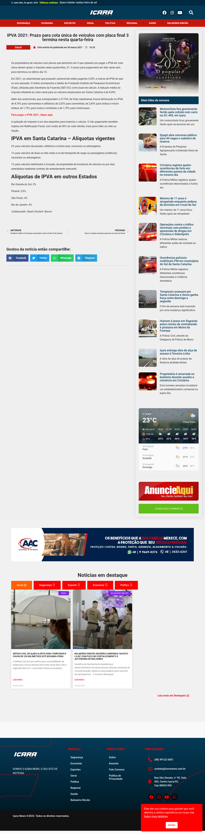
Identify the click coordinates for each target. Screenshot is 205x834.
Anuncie (113, 763)
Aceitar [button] (171, 825)
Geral (90, 23)
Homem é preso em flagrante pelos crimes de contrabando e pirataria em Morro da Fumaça (178, 325)
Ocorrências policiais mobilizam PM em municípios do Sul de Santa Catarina (179, 261)
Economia (47, 23)
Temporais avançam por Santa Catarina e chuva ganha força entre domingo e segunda (179, 296)
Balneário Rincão (177, 23)
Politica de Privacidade (116, 777)
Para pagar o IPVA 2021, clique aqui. (32, 114)
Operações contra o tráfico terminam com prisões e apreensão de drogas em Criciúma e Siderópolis (176, 229)
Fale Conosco (116, 769)
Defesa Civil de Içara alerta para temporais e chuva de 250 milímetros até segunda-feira (39, 655)
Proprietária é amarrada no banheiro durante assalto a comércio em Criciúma (177, 377)
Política (110, 23)
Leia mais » (18, 680)
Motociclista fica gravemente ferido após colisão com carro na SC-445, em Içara (179, 112)
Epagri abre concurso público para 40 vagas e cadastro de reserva (178, 138)
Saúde (152, 23)
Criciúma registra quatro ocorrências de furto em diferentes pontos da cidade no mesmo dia (178, 169)
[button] (191, 12)
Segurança (23, 23)
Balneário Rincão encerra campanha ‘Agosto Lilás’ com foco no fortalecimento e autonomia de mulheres (101, 656)
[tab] (21, 585)
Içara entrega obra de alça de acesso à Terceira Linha (178, 352)
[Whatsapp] (174, 797)
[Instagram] (172, 12)
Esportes (70, 23)
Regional (132, 23)
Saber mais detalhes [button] (156, 816)
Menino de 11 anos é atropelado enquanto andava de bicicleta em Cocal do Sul (178, 201)
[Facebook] (164, 12)
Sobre (112, 757)
